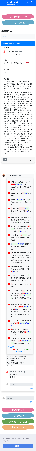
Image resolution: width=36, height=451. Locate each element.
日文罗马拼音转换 (18, 16)
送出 (31, 388)
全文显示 (11, 347)
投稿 (8, 36)
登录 (28, 2)
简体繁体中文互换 (18, 421)
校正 (5, 159)
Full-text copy (20, 351)
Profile (18, 55)
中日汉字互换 (18, 427)
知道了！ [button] (18, 446)
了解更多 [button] (6, 441)
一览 (4, 36)
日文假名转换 (18, 22)
